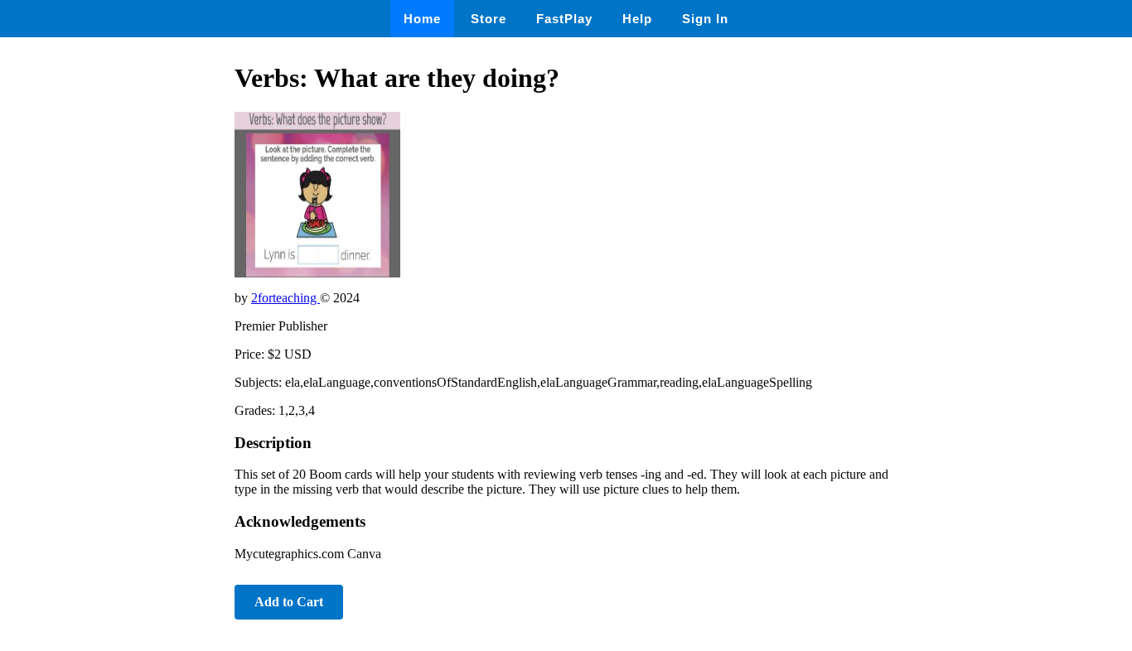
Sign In (705, 19)
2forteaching (285, 298)
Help (637, 19)
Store (488, 19)
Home (422, 19)
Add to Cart (288, 602)
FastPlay (564, 19)
